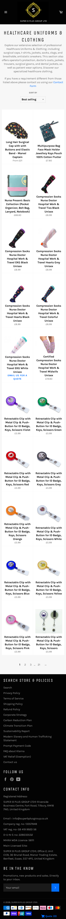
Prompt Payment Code (17, 745)
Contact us (10, 762)
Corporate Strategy (15, 714)
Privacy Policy (11, 693)
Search (7, 687)
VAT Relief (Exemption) (17, 756)
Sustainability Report (16, 731)
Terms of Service (13, 698)
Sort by (33, 92)
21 (39, 664)
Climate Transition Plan (17, 725)
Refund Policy (11, 709)
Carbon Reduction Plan (17, 720)
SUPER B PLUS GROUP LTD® (24, 902)
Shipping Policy (13, 703)
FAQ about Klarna (14, 751)
